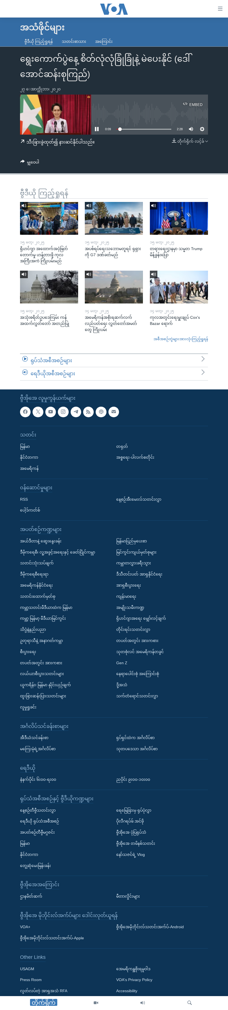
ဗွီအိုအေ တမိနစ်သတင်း (135, 843)
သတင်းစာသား (74, 41)
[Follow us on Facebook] (25, 412)
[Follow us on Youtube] (50, 412)
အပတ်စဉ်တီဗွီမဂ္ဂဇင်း (37, 832)
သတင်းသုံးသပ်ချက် (37, 563)
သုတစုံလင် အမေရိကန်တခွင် (140, 652)
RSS (24, 499)
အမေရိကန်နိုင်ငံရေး (36, 585)
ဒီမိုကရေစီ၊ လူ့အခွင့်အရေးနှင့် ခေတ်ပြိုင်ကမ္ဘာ (57, 552)
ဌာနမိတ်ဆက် (31, 896)
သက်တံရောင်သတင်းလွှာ (137, 696)
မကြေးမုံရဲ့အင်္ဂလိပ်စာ (38, 749)
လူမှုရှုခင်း (28, 707)
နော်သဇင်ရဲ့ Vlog (130, 854)
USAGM (27, 969)
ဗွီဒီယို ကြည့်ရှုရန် (38, 41)
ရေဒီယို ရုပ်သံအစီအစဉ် (39, 821)
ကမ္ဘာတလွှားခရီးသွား (133, 563)
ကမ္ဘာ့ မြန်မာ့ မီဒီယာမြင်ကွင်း (43, 618)
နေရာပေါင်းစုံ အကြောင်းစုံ (137, 673)
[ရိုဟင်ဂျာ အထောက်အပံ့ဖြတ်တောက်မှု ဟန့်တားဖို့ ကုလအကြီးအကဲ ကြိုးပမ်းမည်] (49, 218)
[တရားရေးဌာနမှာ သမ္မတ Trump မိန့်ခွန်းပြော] (179, 218)
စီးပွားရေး (28, 652)
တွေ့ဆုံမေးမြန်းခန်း (35, 865)
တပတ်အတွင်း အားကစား (41, 663)
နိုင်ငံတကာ (29, 457)
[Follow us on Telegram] (76, 412)
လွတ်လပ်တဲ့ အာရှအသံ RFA (43, 991)
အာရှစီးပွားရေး (128, 585)
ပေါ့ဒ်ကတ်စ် (30, 510)
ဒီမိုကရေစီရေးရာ (34, 574)
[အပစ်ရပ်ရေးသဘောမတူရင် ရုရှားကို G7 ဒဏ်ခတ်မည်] (114, 218)
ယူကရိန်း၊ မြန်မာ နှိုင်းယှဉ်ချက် (45, 685)
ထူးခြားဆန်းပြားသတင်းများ (43, 696)
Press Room (31, 979)
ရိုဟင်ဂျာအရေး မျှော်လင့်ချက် (141, 618)
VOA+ (25, 927)
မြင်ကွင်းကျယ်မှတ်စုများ (136, 552)
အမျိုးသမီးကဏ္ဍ (130, 607)
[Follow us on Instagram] (63, 412)
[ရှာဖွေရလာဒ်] (189, 1003)
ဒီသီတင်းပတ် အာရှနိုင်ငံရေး (139, 574)
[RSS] (88, 412)
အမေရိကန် (29, 468)
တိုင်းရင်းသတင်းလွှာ (133, 629)
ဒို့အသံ (121, 685)
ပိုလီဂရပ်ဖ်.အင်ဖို (130, 821)
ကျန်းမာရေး (126, 596)
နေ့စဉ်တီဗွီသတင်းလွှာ (38, 810)
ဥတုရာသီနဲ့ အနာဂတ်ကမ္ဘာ (41, 640)
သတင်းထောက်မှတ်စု (37, 596)
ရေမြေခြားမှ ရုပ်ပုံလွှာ (133, 810)
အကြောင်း (104, 41)
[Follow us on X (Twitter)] (38, 412)
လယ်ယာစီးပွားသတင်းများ (42, 673)
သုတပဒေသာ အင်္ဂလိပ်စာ (137, 749)
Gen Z (121, 663)
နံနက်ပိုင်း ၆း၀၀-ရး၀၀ (38, 779)
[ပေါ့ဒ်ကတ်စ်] (101, 412)
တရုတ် (122, 446)
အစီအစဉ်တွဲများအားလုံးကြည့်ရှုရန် (180, 339)
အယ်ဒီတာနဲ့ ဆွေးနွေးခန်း (40, 541)
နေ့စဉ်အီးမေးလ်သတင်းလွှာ (138, 499)
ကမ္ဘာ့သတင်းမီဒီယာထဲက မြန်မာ (46, 607)
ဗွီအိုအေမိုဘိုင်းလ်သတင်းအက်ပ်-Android (150, 927)
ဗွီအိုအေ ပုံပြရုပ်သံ (131, 832)
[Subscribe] (113, 412)
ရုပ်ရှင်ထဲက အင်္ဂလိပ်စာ (135, 737)
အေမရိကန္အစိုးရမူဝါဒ (133, 969)
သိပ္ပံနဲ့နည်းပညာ (33, 629)
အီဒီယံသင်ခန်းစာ (34, 737)
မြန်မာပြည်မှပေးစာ (131, 541)
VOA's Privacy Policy (134, 979)
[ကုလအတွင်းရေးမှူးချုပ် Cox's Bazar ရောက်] (179, 287)
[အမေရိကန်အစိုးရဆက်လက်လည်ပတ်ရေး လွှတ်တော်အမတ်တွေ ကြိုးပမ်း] (114, 287)
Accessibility (126, 991)
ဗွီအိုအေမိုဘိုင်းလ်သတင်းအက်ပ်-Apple (52, 938)
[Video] (96, 1003)
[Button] (29, 163)
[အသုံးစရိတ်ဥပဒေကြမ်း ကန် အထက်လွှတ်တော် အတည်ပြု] (49, 287)
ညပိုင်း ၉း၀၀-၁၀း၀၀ (133, 779)
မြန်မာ (25, 446)
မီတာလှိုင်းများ (128, 896)
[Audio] (142, 1003)
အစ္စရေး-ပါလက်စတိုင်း (135, 457)
